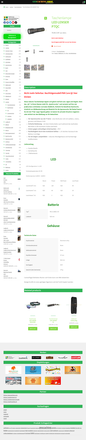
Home (6, 7)
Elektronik (8, 85)
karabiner (73, 428)
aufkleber (6, 428)
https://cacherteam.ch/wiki (11, 399)
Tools (6, 159)
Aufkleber (7, 59)
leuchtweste (22, 430)
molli (5, 418)
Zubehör (9, 119)
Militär (7, 124)
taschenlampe (72, 53)
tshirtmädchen (57, 433)
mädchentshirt (40, 430)
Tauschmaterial (9, 156)
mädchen (35, 430)
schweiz (15, 433)
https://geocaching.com (10, 395)
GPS (6, 90)
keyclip (77, 428)
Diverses (7, 76)
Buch (6, 68)
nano (5, 412)
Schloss (7, 142)
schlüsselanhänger (8, 433)
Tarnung (7, 150)
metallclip (30, 430)
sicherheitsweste (20, 433)
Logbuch (7, 122)
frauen (28, 428)
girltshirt (59, 428)
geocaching (45, 427)
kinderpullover (11, 430)
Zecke (6, 170)
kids (81, 428)
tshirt (32, 433)
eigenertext (24, 428)
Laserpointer (10, 113)
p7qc (67, 53)
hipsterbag (68, 428)
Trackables (8, 161)
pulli (51, 430)
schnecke (6, 416)
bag (10, 428)
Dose (6, 79)
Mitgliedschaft (9, 127)
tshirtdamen (37, 433)
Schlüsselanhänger (10, 144)
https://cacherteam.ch (10, 397)
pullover (55, 431)
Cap (6, 71)
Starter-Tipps (9, 51)
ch (11, 428)
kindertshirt (16, 430)
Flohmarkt (8, 56)
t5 (24, 433)
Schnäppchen (9, 54)
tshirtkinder (51, 433)
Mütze (7, 130)
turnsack (63, 433)
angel (5, 410)
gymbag (63, 428)
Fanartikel (8, 88)
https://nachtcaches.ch (10, 402)
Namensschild (9, 139)
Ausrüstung (8, 65)
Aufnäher (7, 62)
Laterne (9, 116)
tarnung (28, 433)
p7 (64, 53)
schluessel (71, 430)
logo (26, 430)
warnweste (67, 433)
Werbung (7, 167)
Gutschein (8, 93)
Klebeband (8, 96)
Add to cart (33, 328)
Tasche (7, 153)
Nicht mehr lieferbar (57, 38)
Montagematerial (10, 133)
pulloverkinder (61, 430)
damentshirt (18, 428)
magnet (6, 414)
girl (57, 428)
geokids (53, 428)
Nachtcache (8, 136)
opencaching (47, 430)
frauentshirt (32, 428)
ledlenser (60, 53)
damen (13, 428)
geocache (37, 428)
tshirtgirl (47, 433)
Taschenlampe (18, 7)
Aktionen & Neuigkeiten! (12, 36)
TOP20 (7, 48)
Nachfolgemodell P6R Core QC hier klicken (64, 42)
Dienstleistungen (10, 73)
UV (8, 110)
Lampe (11, 7)
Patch (6, 45)
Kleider (7, 99)
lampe (56, 53)
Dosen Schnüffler (9, 82)
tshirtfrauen (42, 433)
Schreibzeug (8, 147)
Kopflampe (10, 107)
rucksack (66, 430)
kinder (5, 431)
